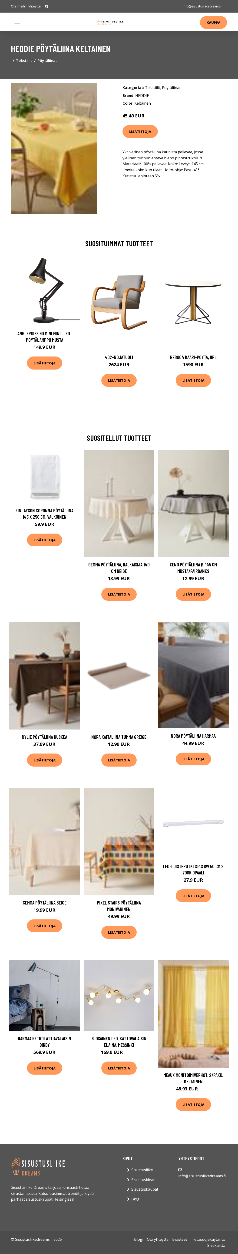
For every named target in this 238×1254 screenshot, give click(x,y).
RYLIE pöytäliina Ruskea (44, 737)
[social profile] (46, 6)
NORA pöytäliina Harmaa (193, 736)
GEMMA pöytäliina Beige (44, 902)
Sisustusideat (143, 1179)
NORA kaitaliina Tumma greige (118, 737)
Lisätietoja (140, 131)
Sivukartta (216, 1245)
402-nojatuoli (119, 357)
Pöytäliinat (47, 60)
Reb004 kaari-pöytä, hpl (193, 357)
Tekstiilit (24, 60)
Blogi (135, 1199)
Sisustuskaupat (144, 1189)
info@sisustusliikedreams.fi (203, 6)
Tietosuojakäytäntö (208, 1239)
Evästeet (179, 1239)
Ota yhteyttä (158, 1239)
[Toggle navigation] (17, 21)
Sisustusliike (142, 1169)
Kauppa (213, 22)
